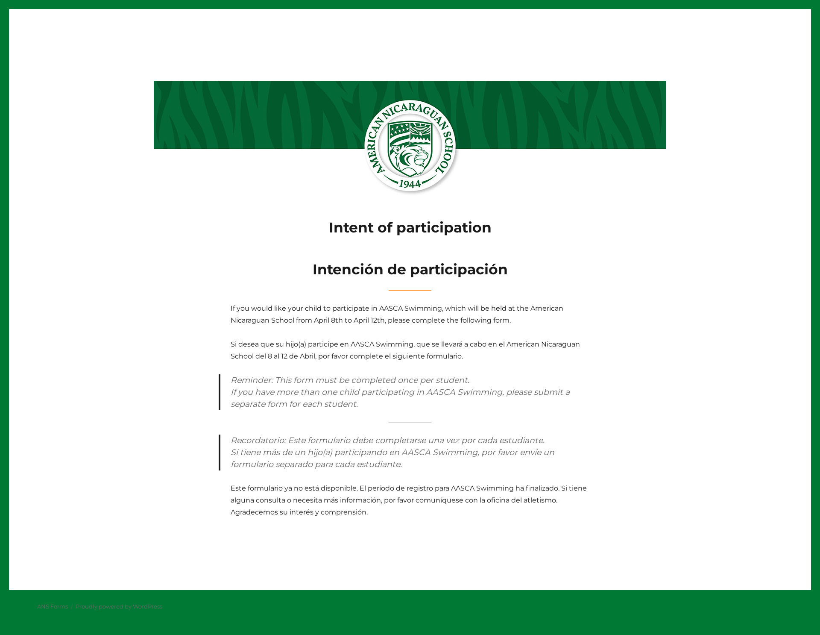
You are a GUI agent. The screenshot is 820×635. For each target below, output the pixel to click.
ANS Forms (52, 606)
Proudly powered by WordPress (119, 606)
